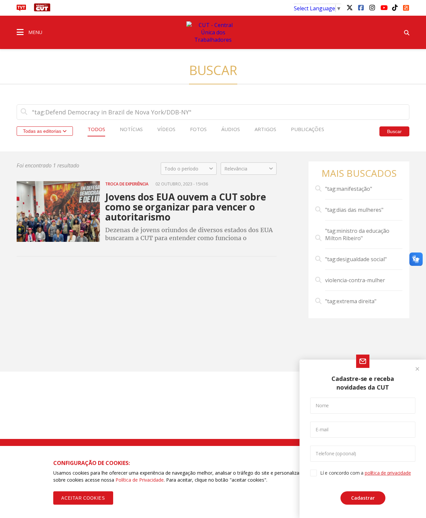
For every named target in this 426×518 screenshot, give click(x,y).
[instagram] (372, 7)
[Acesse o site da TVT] (21, 9)
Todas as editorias (43, 131)
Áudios (230, 129)
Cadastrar (363, 498)
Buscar (394, 131)
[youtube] (383, 7)
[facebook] (360, 7)
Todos (96, 129)
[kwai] (406, 6)
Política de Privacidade (139, 480)
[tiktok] (394, 7)
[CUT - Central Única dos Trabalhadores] (213, 32)
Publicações (307, 129)
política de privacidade (388, 473)
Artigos (265, 129)
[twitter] (349, 7)
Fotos (198, 129)
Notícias (131, 129)
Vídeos (166, 129)
